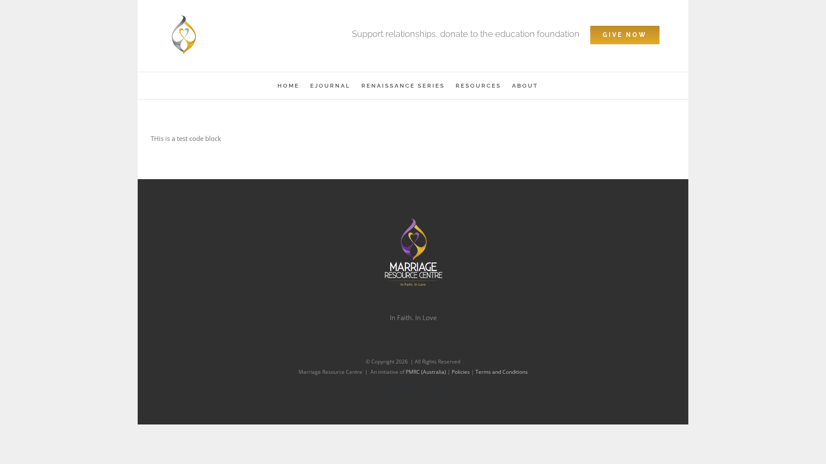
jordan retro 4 (537, 138)
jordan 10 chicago (195, 151)
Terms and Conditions (501, 371)
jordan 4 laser (171, 138)
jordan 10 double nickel (228, 138)
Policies (461, 371)
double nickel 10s (435, 138)
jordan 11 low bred (378, 138)
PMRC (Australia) (426, 371)
